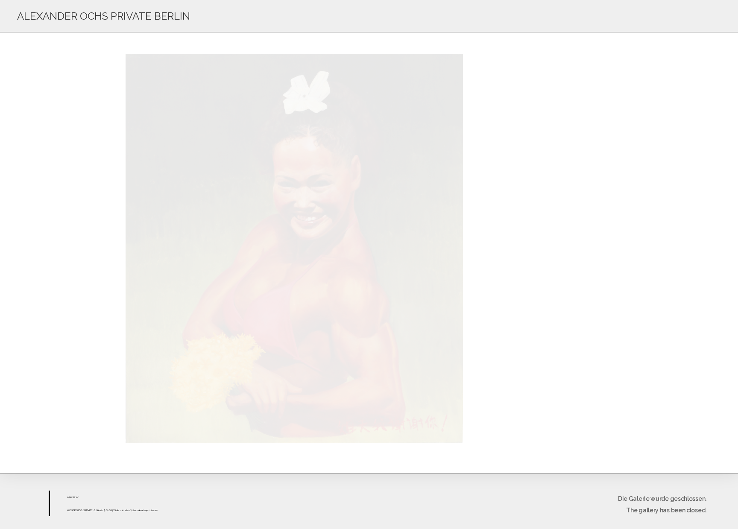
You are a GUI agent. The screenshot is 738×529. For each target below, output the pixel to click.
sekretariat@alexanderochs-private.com (139, 510)
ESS (73, 497)
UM (76, 497)
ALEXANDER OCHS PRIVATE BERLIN (103, 16)
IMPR (69, 497)
